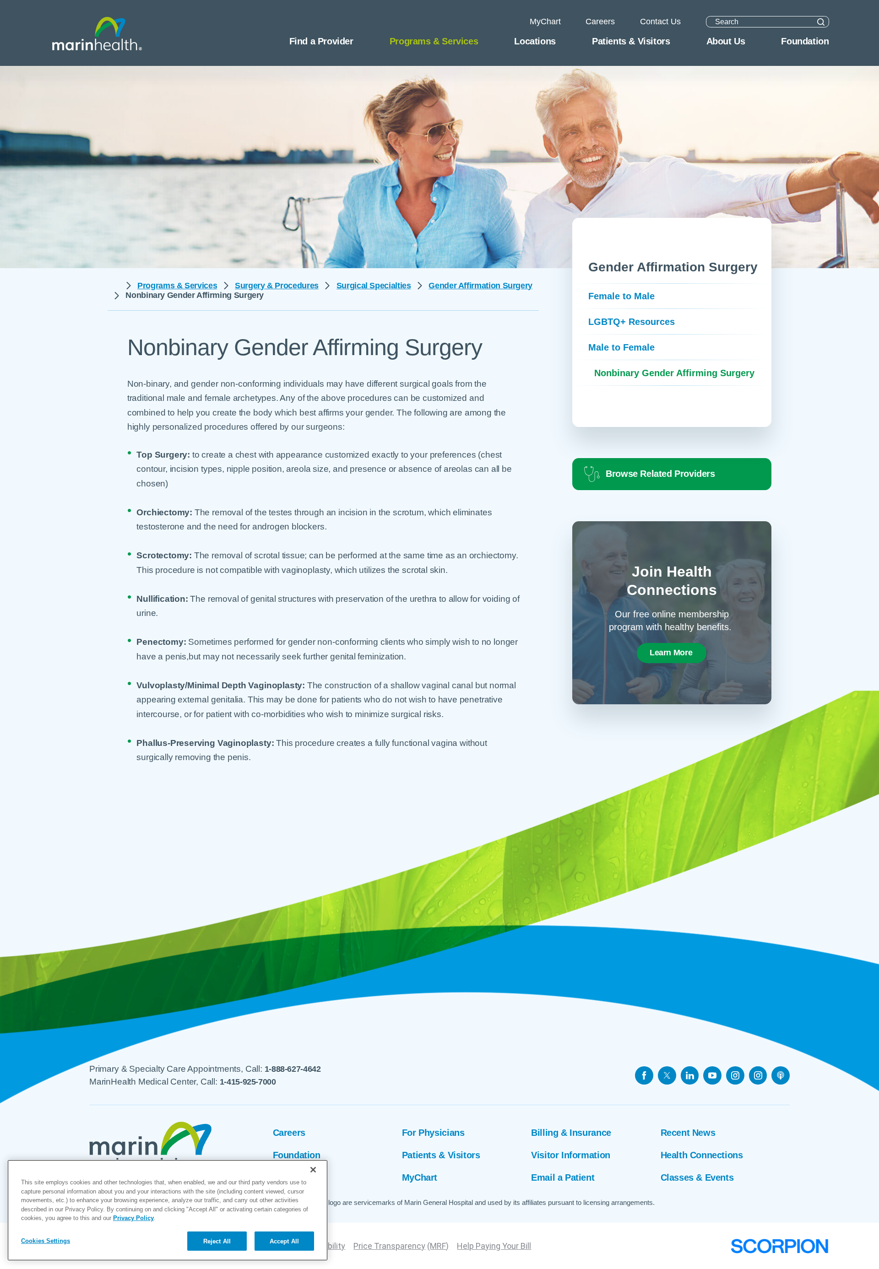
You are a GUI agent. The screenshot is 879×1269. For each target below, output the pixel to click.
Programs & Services (177, 285)
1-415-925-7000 (248, 1081)
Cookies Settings (45, 1240)
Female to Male (621, 296)
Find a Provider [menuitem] (321, 41)
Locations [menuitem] (534, 41)
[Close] (313, 1170)
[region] (167, 1210)
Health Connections (702, 1155)
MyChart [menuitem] (545, 21)
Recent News (688, 1133)
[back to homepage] (113, 286)
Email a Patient (562, 1177)
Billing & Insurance (571, 1133)
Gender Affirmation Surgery (480, 285)
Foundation (296, 1155)
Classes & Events (697, 1177)
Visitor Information (570, 1155)
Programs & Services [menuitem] (434, 41)
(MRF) (438, 1246)
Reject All (217, 1240)
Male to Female (621, 347)
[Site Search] (821, 22)
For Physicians (433, 1133)
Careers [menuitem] (600, 21)
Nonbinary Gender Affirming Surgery (674, 373)
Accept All (284, 1240)
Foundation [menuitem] (805, 41)
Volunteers (295, 1177)
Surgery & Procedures (277, 285)
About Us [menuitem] (725, 41)
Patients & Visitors (441, 1155)
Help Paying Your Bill (494, 1246)
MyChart (419, 1177)
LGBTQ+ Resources (631, 322)
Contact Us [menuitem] (660, 21)
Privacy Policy (133, 1218)
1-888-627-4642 (293, 1069)
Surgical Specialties (373, 285)
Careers (289, 1133)
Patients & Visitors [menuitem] (631, 41)
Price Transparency (389, 1246)
